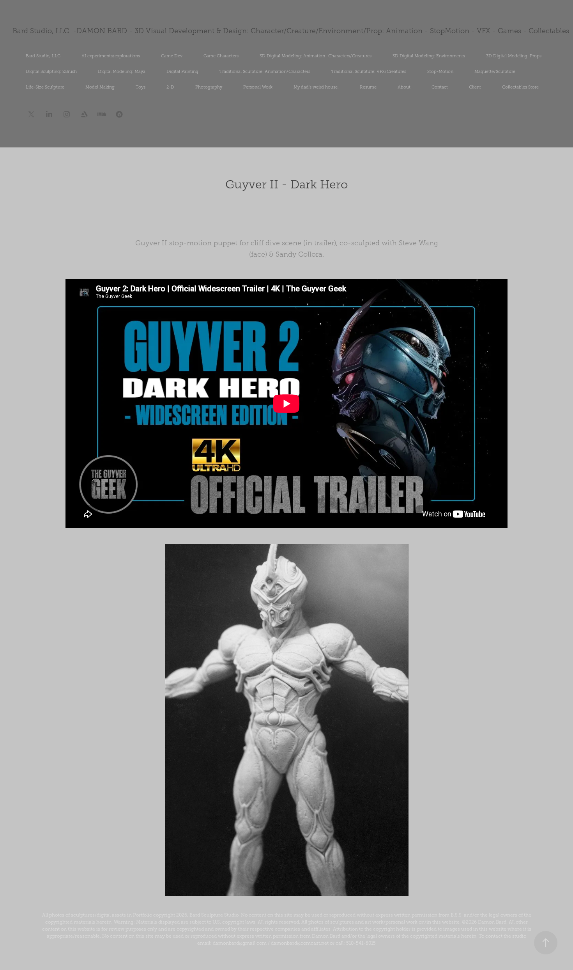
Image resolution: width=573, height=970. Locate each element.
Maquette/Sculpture (494, 71)
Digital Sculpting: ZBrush (51, 71)
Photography (208, 87)
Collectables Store (520, 87)
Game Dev (171, 55)
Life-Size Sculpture (45, 87)
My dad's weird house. (316, 87)
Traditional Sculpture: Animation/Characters (264, 71)
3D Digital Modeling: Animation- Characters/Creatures (315, 55)
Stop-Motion (440, 71)
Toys (140, 87)
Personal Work (257, 87)
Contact (440, 87)
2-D (170, 87)
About (404, 87)
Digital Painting (182, 71)
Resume (368, 87)
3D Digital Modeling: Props (513, 55)
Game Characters (221, 55)
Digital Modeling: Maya (121, 71)
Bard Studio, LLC (43, 55)
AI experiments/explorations (110, 55)
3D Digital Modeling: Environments (429, 55)
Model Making (100, 87)
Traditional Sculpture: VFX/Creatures (368, 71)
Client (475, 87)
